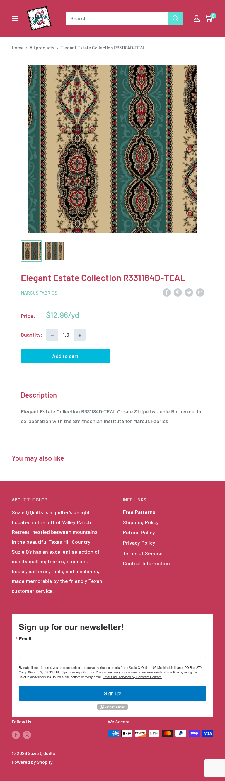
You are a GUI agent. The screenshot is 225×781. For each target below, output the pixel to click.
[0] (208, 18)
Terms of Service (143, 553)
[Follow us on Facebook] (16, 734)
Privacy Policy (139, 542)
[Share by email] (200, 292)
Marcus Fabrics (39, 292)
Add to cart (65, 356)
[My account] (197, 18)
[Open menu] (15, 18)
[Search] (175, 18)
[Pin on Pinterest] (178, 292)
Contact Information (146, 563)
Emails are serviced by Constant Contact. (132, 676)
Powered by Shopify (32, 762)
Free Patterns (139, 512)
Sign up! (112, 693)
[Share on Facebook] (167, 292)
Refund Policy (139, 532)
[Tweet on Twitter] (189, 292)
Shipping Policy (141, 522)
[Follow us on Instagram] (27, 734)
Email (25, 638)
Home (18, 47)
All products (42, 47)
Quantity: (31, 334)
